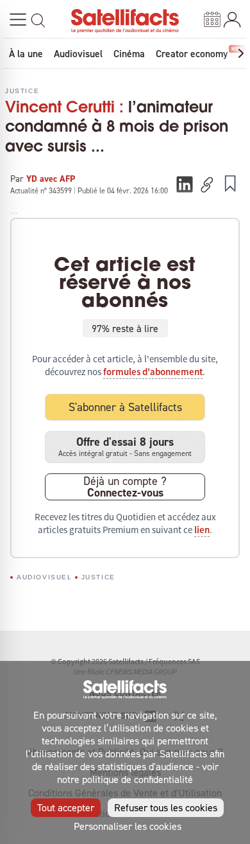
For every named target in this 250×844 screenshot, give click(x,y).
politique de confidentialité (137, 779)
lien (202, 529)
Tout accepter (65, 807)
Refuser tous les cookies (165, 807)
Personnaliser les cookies (127, 826)
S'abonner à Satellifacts (125, 407)
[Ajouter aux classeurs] (230, 183)
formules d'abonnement (153, 371)
